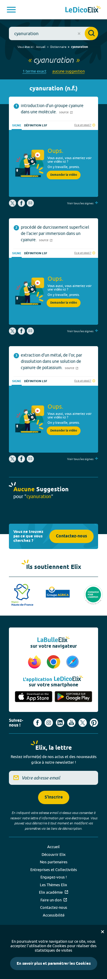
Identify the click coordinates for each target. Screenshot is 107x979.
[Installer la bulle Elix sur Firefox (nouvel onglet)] (35, 662)
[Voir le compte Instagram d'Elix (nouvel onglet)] (49, 722)
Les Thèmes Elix (53, 884)
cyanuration (79, 47)
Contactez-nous (71, 536)
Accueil (40, 46)
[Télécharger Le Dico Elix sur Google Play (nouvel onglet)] (73, 697)
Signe (16, 125)
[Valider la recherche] (91, 33)
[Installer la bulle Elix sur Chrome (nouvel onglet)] (54, 662)
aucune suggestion (68, 71)
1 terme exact (34, 71)
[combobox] (53, 33)
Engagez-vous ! (53, 877)
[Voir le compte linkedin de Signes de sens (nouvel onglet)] (60, 722)
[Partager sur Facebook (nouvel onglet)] (21, 205)
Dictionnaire (58, 46)
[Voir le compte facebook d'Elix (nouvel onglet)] (37, 722)
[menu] (11, 9)
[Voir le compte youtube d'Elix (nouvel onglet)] (71, 722)
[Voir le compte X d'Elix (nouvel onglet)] (82, 722)
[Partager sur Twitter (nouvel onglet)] (13, 205)
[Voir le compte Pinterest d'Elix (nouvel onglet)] (94, 722)
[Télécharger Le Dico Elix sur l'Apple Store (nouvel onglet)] (33, 697)
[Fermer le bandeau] (102, 931)
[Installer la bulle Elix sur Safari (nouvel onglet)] (72, 662)
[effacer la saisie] (79, 33)
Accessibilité (53, 915)
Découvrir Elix (54, 854)
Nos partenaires (53, 861)
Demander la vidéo (63, 175)
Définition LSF (35, 125)
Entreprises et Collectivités (53, 869)
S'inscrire (54, 797)
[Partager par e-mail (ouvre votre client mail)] (30, 205)
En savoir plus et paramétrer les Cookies (54, 963)
